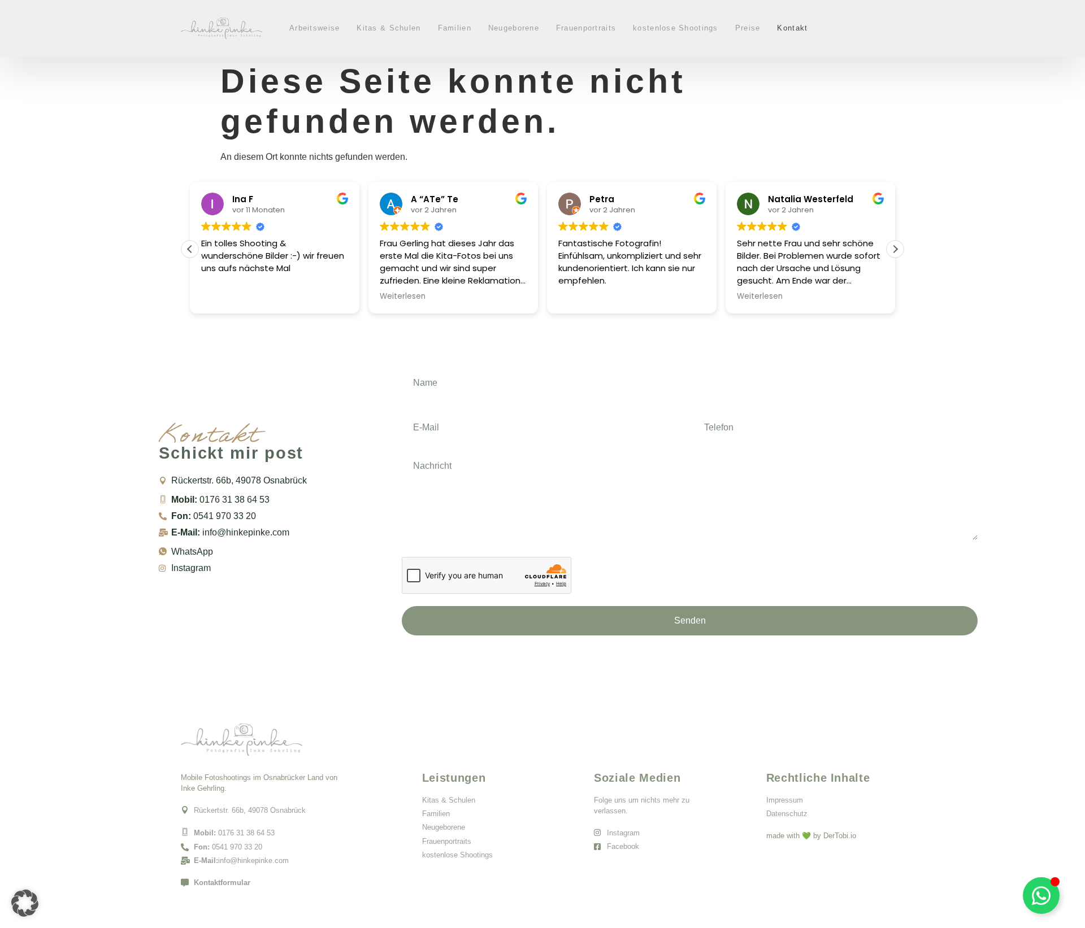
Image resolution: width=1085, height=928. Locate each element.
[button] (895, 249)
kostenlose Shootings (675, 28)
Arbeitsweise (314, 28)
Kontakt (792, 28)
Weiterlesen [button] (403, 296)
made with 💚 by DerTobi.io (811, 835)
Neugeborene (513, 28)
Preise (748, 28)
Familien (454, 28)
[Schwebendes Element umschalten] (1041, 895)
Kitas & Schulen (388, 28)
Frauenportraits (586, 28)
